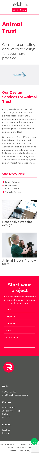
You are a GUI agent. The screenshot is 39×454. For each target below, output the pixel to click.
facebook (6, 430)
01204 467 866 (9, 392)
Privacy (27, 451)
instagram (7, 433)
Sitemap (12, 451)
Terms (20, 451)
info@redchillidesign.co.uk (15, 395)
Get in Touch (19, 10)
